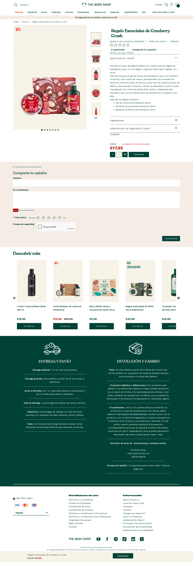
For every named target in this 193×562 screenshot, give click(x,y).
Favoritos (32, 12)
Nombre (17, 178)
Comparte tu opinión (144, 49)
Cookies (73, 527)
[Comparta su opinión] (120, 45)
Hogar (16, 22)
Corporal (56, 12)
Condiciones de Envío (79, 506)
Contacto (127, 506)
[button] (179, 298)
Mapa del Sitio (76, 523)
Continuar (171, 238)
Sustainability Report (134, 520)
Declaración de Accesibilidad (137, 527)
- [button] (112, 154)
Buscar (25, 22)
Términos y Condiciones (81, 500)
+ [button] (125, 154)
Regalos (115, 12)
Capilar (69, 12)
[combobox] (32, 5)
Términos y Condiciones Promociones (88, 513)
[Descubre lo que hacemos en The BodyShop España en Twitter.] (142, 539)
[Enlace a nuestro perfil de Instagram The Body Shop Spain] (116, 539)
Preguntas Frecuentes (80, 520)
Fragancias (83, 12)
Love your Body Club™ (163, 12)
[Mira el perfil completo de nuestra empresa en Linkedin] (133, 539)
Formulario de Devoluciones (137, 523)
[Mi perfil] (171, 5)
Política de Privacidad (80, 503)
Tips (144, 12)
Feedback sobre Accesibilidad (138, 530)
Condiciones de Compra (81, 510)
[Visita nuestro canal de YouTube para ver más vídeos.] (98, 539)
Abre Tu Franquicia (132, 516)
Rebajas (19, 12)
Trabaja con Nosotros (134, 513)
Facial (44, 12)
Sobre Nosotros (131, 500)
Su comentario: (21, 190)
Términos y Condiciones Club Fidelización (90, 516)
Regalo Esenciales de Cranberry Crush (49, 22)
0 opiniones (118, 49)
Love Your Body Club (133, 503)
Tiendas (127, 510)
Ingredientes (131, 12)
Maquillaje (100, 12)
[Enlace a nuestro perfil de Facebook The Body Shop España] (107, 539)
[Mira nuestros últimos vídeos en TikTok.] (124, 539)
